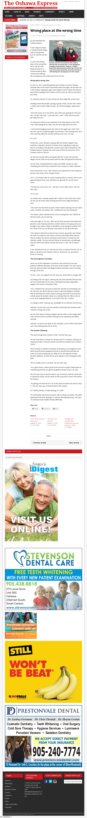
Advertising (8, 783)
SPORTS (62, 12)
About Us (77, 1)
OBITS (41, 16)
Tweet (48, 436)
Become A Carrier (10, 789)
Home (65, 1)
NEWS (27, 12)
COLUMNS (8, 16)
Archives (7, 786)
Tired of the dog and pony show (37, 420)
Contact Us (8, 795)
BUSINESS (37, 12)
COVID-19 (17, 12)
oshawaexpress (54, 36)
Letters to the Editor (11, 804)
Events (32, 16)
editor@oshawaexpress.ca (33, 792)
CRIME (71, 12)
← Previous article (39, 443)
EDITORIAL (21, 16)
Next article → (75, 443)
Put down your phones (52, 420)
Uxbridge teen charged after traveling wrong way (71, 421)
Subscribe (71, 1)
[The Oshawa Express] (43, 5)
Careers (7, 792)
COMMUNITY (49, 12)
